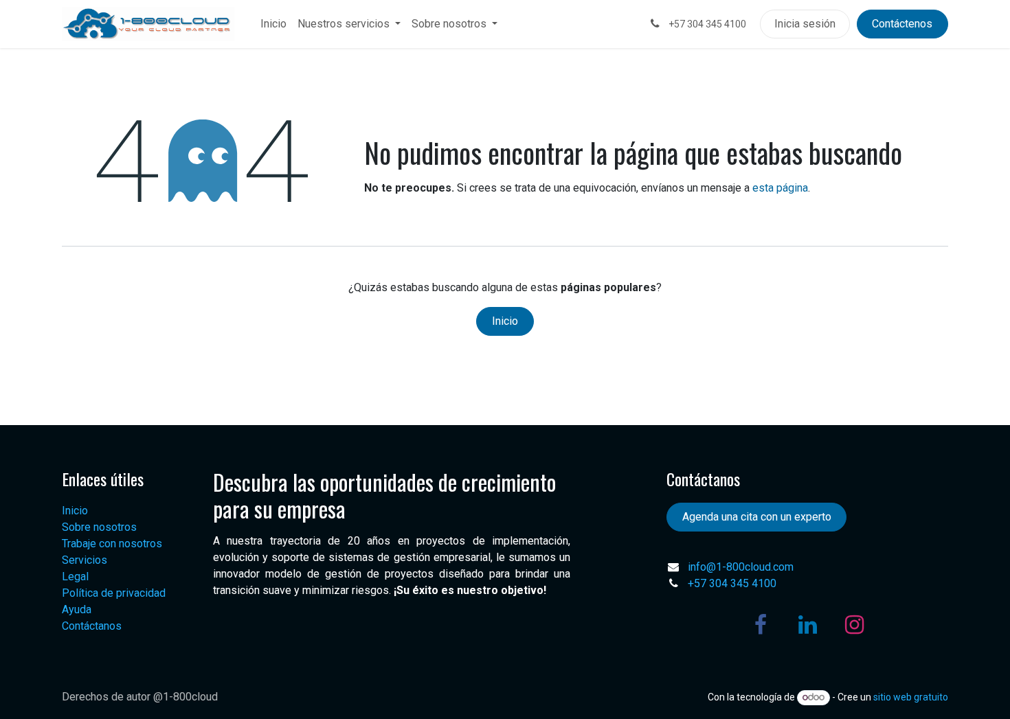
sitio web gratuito (910, 697)
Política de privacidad (114, 593)
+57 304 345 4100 (732, 583)
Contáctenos (902, 23)
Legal (75, 576)
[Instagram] (854, 625)
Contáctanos (92, 625)
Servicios (84, 560)
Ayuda (76, 609)
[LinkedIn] (807, 625)
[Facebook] (761, 625)
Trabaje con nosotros (112, 543)
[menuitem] (273, 24)
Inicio (505, 321)
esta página (780, 187)
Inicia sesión (804, 23)
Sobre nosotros (99, 527)
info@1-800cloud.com (741, 566)
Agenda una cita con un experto (756, 516)
